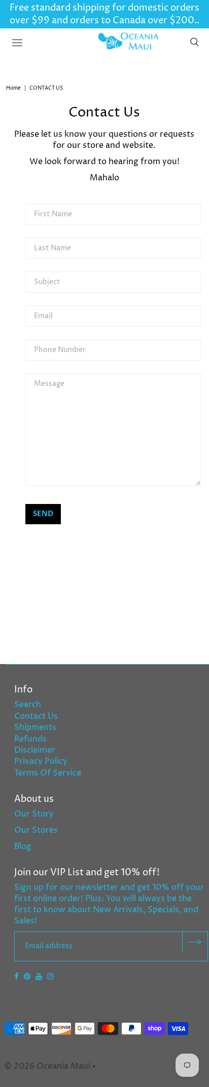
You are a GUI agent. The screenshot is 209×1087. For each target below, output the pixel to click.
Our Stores (36, 830)
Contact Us (36, 716)
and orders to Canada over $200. (123, 20)
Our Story (34, 814)
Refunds (30, 739)
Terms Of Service (47, 773)
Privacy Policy (40, 761)
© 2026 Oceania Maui (47, 1066)
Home (13, 88)
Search (27, 704)
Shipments (35, 727)
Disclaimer (34, 750)
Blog (22, 846)
